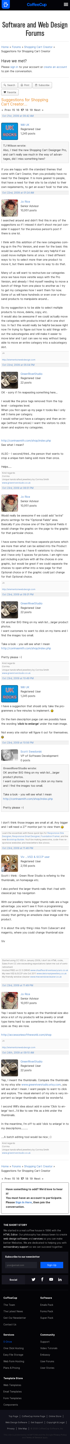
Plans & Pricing (11, 1367)
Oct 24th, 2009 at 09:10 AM (18, 1052)
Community (47, 1334)
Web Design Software (16, 1422)
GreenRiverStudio (31, 374)
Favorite (11, 92)
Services (8, 1334)
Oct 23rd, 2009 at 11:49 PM (17, 985)
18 (26, 110)
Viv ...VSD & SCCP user (35, 857)
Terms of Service (34, 1437)
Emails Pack (46, 1304)
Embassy (45, 1354)
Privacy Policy (60, 1435)
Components (10, 1404)
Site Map (22, 1428)
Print (26, 85)
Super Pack (46, 1317)
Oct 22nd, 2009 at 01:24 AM (18, 192)
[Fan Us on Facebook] (42, 1280)
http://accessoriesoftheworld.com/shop (26, 1034)
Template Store (13, 1378)
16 (17, 110)
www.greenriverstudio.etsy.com (41, 1084)
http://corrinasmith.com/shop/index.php (26, 440)
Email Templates (12, 1391)
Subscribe (43, 85)
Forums (16, 47)
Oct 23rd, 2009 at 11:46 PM (17, 848)
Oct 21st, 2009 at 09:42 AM (18, 116)
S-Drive (7, 1341)
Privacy (11, 1428)
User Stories (47, 1367)
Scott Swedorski (31, 751)
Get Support (37, 1422)
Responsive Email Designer (26, 836)
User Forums (47, 1361)
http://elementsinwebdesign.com (18, 359)
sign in (14, 67)
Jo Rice (25, 201)
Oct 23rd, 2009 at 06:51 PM (17, 488)
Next (37, 110)
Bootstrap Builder (15, 839)
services (38, 1238)
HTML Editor (10, 1234)
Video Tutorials (48, 1348)
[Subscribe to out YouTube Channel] (51, 1280)
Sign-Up (51, 1265)
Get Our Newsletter (14, 1317)
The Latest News (13, 1311)
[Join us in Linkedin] (60, 1280)
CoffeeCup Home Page (33, 1416)
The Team (9, 1304)
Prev (8, 110)
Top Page (13, 1416)
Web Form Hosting (13, 1361)
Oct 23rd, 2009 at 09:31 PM (17, 594)
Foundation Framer (50, 836)
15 (13, 110)
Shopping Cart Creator (38, 47)
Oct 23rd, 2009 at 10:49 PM (18, 678)
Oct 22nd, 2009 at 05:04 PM (18, 365)
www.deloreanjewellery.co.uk (52, 973)
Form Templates (12, 1398)
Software (46, 1297)
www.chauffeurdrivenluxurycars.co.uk (49, 970)
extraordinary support (16, 1246)
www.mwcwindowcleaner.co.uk (46, 976)
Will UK (25, 124)
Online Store (55, 1416)
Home (5, 47)
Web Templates (12, 1385)
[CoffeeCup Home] (37, 5)
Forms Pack (46, 1311)
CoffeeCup (10, 1297)
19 (31, 110)
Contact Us (9, 1324)
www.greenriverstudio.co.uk (16, 483)
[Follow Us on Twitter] (33, 1280)
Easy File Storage (13, 1354)
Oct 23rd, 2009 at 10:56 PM (17, 742)
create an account (55, 67)
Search (10, 85)
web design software (15, 1238)
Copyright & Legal (56, 1422)
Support (45, 1341)
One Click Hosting (13, 1348)
